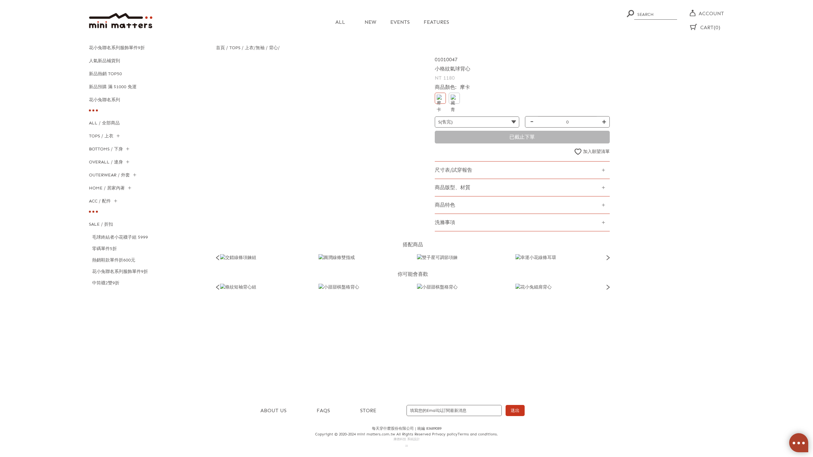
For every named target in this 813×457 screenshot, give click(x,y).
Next (608, 257)
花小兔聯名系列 (104, 100)
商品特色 (445, 205)
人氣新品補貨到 (104, 60)
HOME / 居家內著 (107, 188)
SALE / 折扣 (101, 224)
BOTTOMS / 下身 (106, 149)
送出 (515, 410)
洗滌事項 (445, 222)
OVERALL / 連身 (106, 162)
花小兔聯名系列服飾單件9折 (117, 47)
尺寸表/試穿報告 (453, 170)
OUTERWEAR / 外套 (109, 175)
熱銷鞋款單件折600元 (113, 260)
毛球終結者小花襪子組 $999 (120, 237)
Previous (217, 257)
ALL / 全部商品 (104, 123)
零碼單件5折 (104, 248)
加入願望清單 (596, 151)
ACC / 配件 (100, 201)
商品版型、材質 (452, 187)
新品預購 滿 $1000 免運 (113, 86)
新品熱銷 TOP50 (105, 73)
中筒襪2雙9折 (105, 283)
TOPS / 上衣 (101, 136)
